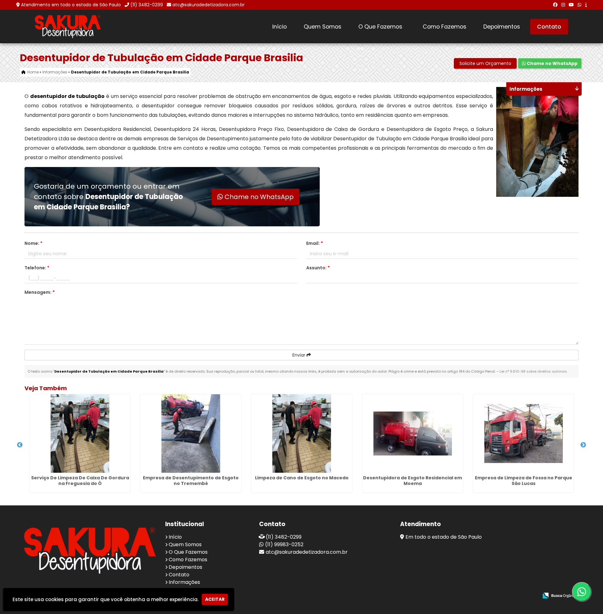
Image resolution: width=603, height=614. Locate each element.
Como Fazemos (444, 26)
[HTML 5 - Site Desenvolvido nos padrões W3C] (487, 596)
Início (279, 26)
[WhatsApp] (579, 5)
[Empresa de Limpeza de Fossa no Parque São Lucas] (523, 433)
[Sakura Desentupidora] (90, 550)
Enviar (299, 355)
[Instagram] (563, 5)
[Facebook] (555, 5)
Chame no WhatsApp (552, 63)
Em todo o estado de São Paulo (443, 537)
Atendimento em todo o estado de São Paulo (71, 5)
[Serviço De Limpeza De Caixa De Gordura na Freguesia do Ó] (80, 433)
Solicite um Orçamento (485, 63)
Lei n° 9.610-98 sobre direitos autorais (533, 371)
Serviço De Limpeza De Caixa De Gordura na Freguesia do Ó (80, 481)
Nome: (33, 243)
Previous (20, 445)
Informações (184, 582)
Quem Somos (322, 26)
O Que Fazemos (380, 26)
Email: (314, 243)
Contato (549, 26)
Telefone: (36, 268)
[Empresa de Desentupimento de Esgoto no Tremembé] (190, 433)
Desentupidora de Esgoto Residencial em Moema (412, 481)
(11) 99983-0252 (284, 544)
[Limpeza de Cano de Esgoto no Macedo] (301, 433)
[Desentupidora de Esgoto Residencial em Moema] (412, 433)
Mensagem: (39, 292)
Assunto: (318, 268)
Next (583, 445)
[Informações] (586, 5)
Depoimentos (501, 26)
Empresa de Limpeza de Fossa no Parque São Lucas (523, 481)
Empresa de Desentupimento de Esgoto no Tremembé (191, 481)
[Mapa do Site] (471, 596)
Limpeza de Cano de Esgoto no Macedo (302, 478)
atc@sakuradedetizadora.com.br (208, 5)
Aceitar (215, 599)
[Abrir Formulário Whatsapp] (581, 591)
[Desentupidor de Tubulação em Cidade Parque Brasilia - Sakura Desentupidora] (68, 26)
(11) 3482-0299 (146, 5)
